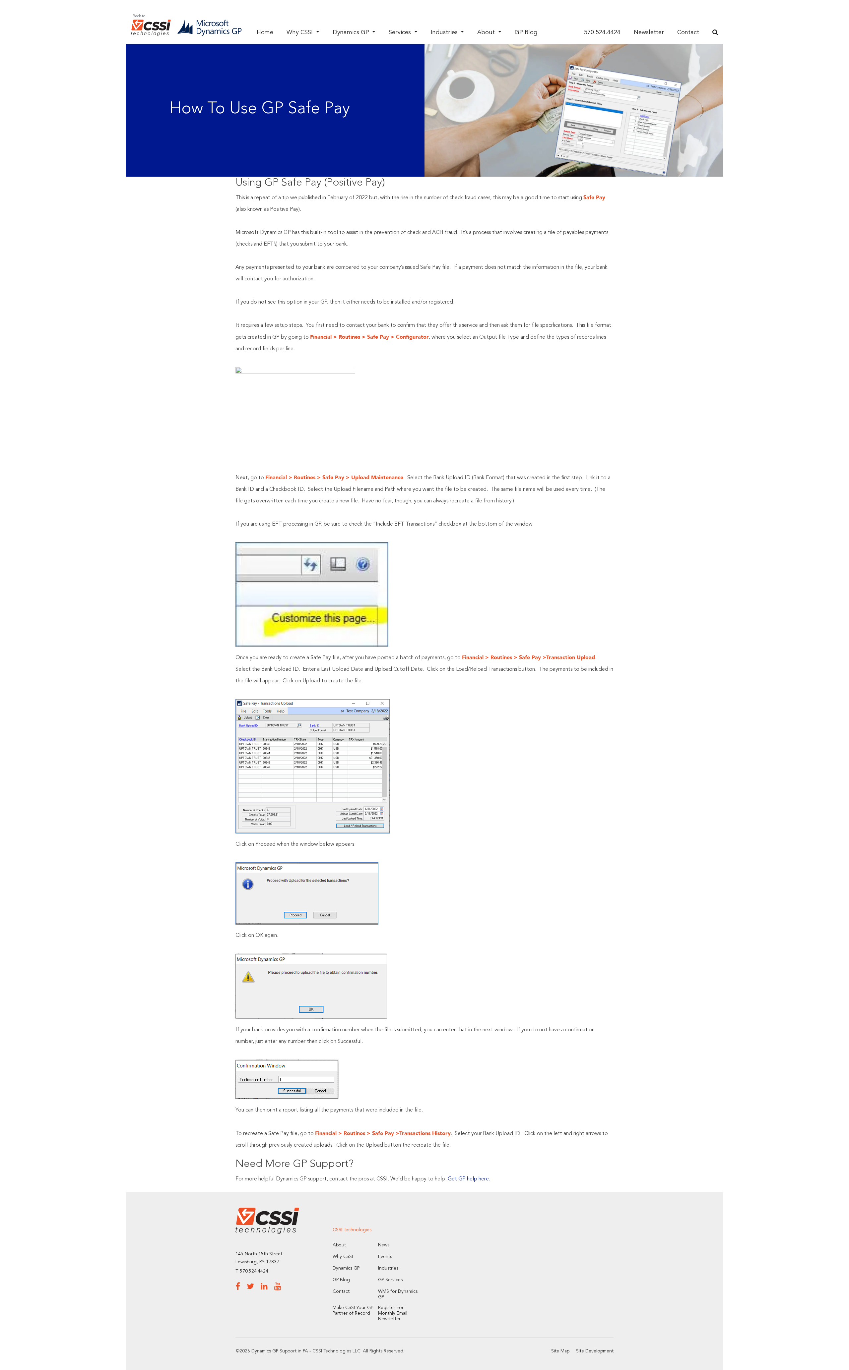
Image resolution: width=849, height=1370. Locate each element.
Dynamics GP (352, 32)
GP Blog (526, 32)
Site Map (560, 1351)
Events (385, 1256)
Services (401, 32)
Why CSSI (300, 32)
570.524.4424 (602, 32)
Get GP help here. (469, 1179)
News (383, 1245)
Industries (445, 32)
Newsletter (649, 32)
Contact (688, 32)
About (486, 32)
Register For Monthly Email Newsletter (392, 1313)
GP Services (390, 1280)
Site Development (595, 1351)
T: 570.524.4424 (251, 1271)
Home (265, 32)
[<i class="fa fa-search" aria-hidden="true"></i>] (715, 32)
